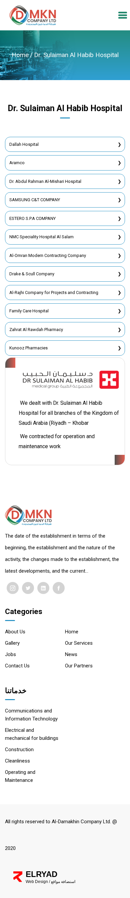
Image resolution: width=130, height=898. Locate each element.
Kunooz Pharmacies (28, 347)
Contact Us (17, 666)
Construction (19, 749)
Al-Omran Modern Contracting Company (47, 255)
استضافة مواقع (63, 881)
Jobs (10, 654)
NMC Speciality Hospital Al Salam (41, 236)
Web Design (37, 881)
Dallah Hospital (24, 144)
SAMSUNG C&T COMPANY (34, 199)
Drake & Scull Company (31, 273)
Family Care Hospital (29, 310)
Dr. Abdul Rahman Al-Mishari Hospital (45, 181)
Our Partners (79, 666)
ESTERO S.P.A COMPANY (32, 218)
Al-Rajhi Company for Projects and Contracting (53, 292)
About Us (15, 632)
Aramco (17, 162)
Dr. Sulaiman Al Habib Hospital (76, 55)
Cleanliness (17, 761)
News (71, 654)
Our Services (79, 643)
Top (109, 886)
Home (20, 55)
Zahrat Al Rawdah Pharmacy (36, 329)
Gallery (12, 643)
